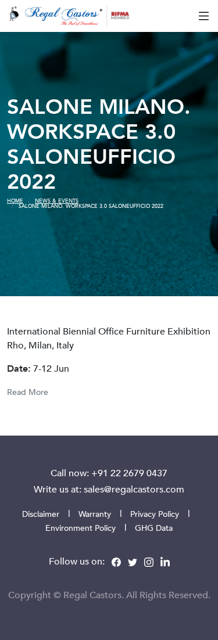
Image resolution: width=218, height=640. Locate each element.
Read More (27, 391)
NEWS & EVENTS (56, 200)
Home (15, 200)
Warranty (94, 513)
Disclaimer (40, 513)
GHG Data (154, 527)
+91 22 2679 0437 (129, 472)
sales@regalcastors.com (134, 489)
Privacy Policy (154, 513)
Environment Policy (80, 527)
